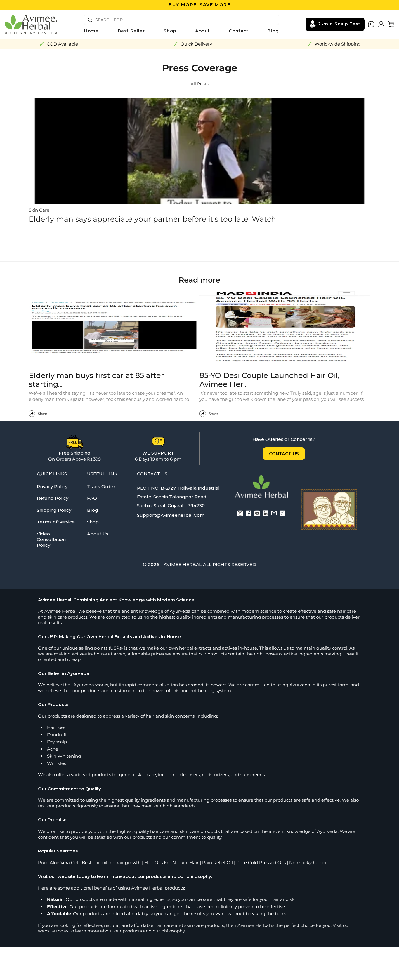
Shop (170, 31)
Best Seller (131, 31)
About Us (97, 534)
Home (91, 31)
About (202, 31)
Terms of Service (56, 522)
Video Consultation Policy (51, 539)
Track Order (101, 486)
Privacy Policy (52, 486)
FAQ (92, 498)
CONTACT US (284, 453)
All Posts (200, 83)
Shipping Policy (54, 510)
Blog (273, 31)
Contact (238, 31)
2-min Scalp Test (339, 23)
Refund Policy (52, 498)
